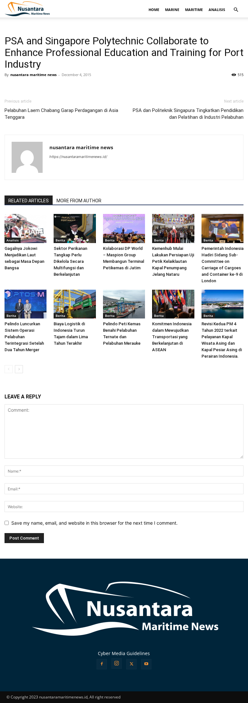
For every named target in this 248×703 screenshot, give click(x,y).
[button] (235, 10)
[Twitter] (131, 664)
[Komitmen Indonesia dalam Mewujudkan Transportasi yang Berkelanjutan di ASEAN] (173, 304)
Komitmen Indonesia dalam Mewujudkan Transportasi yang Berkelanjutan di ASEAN (171, 336)
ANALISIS (217, 9)
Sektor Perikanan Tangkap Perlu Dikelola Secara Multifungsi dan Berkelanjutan (70, 261)
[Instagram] (116, 663)
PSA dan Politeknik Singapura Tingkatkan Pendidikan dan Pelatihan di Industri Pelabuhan (188, 113)
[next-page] (19, 369)
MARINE (172, 9)
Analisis (12, 240)
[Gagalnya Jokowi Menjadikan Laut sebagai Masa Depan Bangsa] (25, 228)
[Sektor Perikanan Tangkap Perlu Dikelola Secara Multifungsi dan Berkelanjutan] (75, 228)
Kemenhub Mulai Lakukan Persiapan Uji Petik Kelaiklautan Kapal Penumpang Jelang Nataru (173, 261)
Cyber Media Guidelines (124, 653)
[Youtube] (146, 664)
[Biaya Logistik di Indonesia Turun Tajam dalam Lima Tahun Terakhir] (75, 304)
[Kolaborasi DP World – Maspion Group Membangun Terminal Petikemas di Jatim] (124, 228)
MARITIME (194, 9)
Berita (60, 240)
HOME (154, 9)
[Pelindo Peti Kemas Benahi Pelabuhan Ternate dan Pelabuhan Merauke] (124, 304)
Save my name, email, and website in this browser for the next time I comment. (94, 523)
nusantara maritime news (33, 74)
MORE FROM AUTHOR (79, 200)
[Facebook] (102, 664)
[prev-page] (9, 369)
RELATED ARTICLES (28, 200)
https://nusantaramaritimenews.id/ (78, 156)
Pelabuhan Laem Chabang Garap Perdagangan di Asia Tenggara (61, 113)
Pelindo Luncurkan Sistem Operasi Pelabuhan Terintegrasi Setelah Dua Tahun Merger (24, 336)
